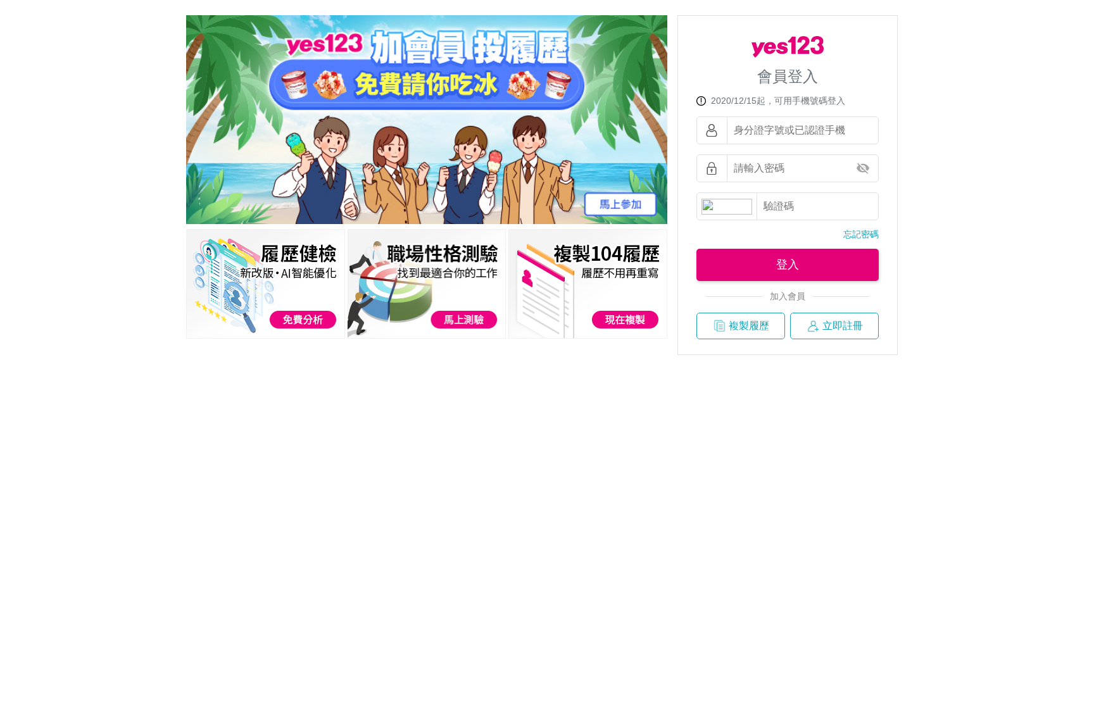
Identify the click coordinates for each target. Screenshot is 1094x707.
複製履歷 (749, 325)
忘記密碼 (861, 234)
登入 (787, 264)
